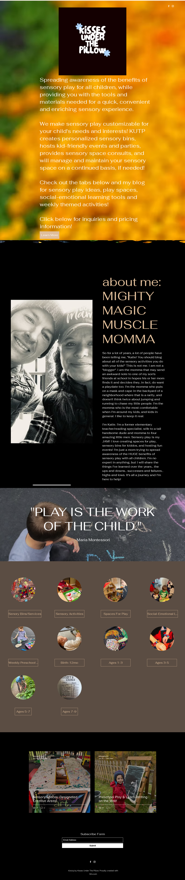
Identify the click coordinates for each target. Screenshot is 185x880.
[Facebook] (168, 6)
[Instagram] (172, 6)
